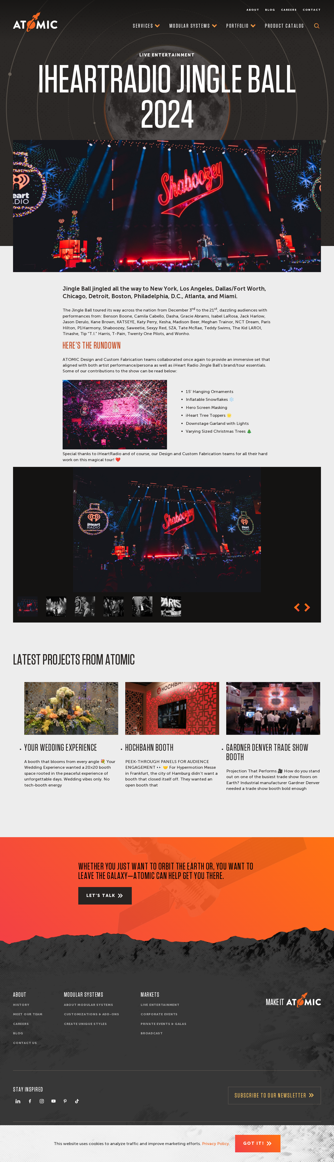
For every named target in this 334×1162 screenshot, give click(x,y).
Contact (312, 9)
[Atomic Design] (303, 1000)
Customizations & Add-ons (91, 1014)
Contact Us (25, 1043)
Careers (289, 9)
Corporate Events (159, 1014)
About (253, 9)
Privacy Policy (215, 1143)
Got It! (253, 1143)
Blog (270, 9)
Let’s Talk (100, 895)
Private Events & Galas (164, 1024)
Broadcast (152, 1033)
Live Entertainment (160, 1005)
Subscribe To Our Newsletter (270, 1096)
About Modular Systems (88, 1005)
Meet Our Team (28, 1014)
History (21, 1005)
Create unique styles (85, 1024)
